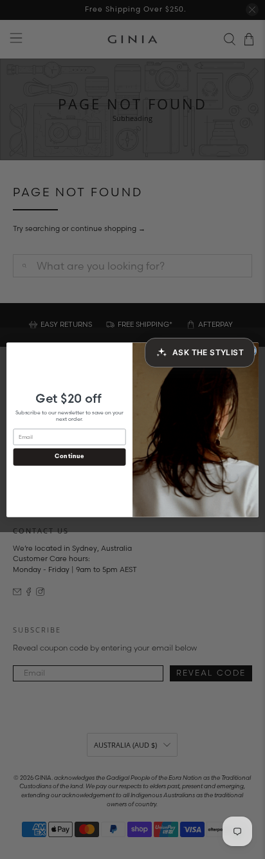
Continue (69, 456)
